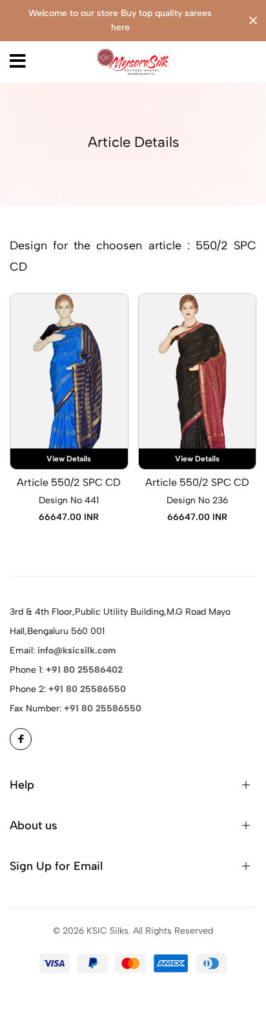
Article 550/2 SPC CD (69, 482)
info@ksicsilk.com (76, 650)
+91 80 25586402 (84, 669)
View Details (68, 458)
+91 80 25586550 (87, 689)
